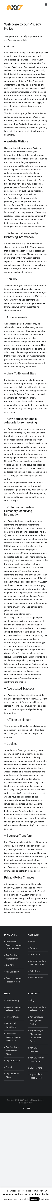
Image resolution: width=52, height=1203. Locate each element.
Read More (44, 1199)
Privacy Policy (12, 1017)
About (33, 941)
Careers (33, 948)
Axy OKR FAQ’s (13, 1060)
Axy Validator (12, 972)
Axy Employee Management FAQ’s (12, 1051)
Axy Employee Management (12, 957)
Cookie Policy (12, 1000)
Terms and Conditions (11, 1025)
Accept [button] (34, 1199)
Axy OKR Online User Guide (37, 1060)
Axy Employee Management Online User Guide (36, 1036)
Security (10, 1067)
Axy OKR (10, 965)
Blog (32, 1000)
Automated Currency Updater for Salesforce (14, 945)
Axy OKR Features (34, 1050)
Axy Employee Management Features (36, 1020)
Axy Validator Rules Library (36, 1076)
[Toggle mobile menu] (46, 4)
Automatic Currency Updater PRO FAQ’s (14, 1037)
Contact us (35, 954)
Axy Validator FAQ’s (12, 1075)
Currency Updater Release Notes (14, 980)
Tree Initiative (36, 977)
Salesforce (35, 971)
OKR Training (36, 1068)
